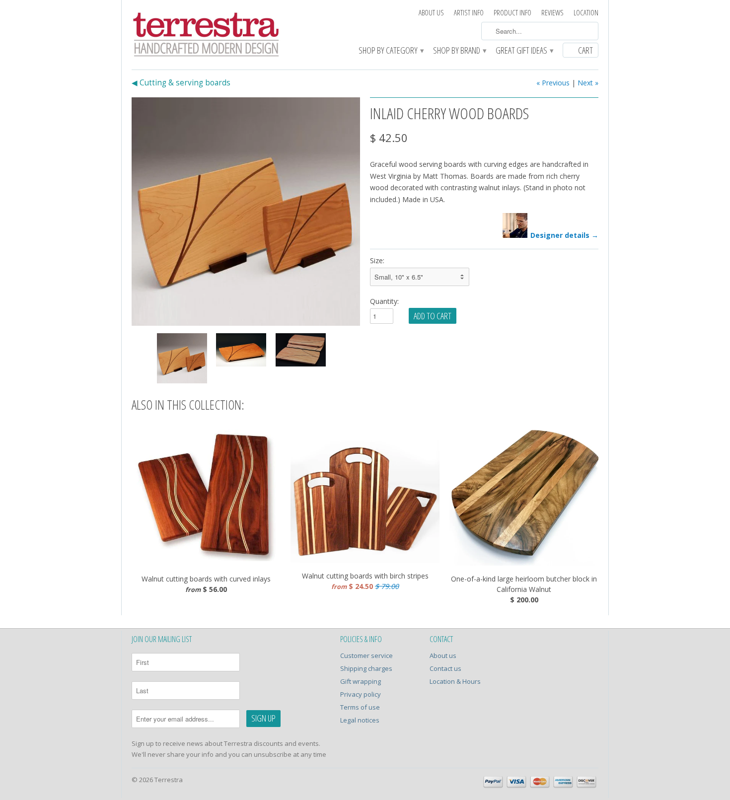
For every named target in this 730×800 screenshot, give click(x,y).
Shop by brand (459, 51)
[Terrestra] (206, 36)
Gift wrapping (360, 681)
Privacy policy (360, 694)
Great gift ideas (524, 51)
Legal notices (359, 720)
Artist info (469, 12)
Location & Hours (455, 681)
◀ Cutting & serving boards (181, 82)
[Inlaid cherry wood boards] (246, 211)
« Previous (553, 82)
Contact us (445, 668)
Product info (512, 12)
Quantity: (384, 301)
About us (431, 12)
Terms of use (360, 707)
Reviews (552, 12)
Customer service (366, 655)
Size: (377, 260)
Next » (588, 82)
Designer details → (564, 235)
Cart (585, 50)
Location (586, 12)
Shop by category (391, 51)
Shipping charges (366, 668)
